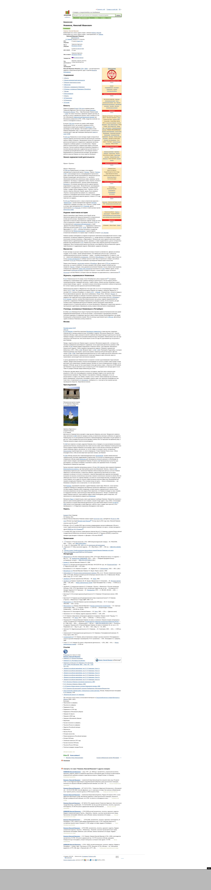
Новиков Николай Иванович (71, 788)
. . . (75, 529)
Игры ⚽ (107, 18)
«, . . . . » (81, 668)
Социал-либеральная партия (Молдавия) (108, 757)
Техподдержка (85, 856)
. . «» (73, 658)
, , (81, 690)
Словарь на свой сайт (112, 9)
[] (119, 272)
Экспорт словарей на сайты (69, 859)
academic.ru (67, 17)
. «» (81, 686)
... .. (78, 552)
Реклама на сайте (92, 856)
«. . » (73, 694)
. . (69, 39)
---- (85, 560)
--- (80, 543)
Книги (99, 18)
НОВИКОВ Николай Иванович (72, 771)
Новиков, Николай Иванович (71, 780)
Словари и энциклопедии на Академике (86, 12)
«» (79, 558)
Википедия (76, 18)
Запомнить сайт (101, 9)
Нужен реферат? (75, 755)
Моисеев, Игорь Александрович (74, 757)
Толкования (84, 18)
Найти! (118, 15)
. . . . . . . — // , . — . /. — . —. (78, 664)
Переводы (92, 18)
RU (119, 9)
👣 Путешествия (68, 857)
